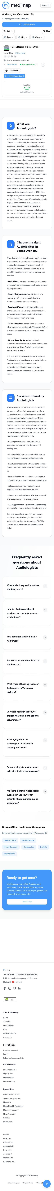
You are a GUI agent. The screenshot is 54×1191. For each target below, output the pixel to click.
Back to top (27, 901)
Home (5, 1018)
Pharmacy (7, 1102)
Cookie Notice (41, 1183)
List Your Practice (10, 1070)
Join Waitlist (14, 70)
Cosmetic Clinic (9, 1161)
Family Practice (28, 840)
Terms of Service (13, 1183)
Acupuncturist (8, 1146)
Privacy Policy (28, 1183)
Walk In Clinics (20, 53)
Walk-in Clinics (10, 840)
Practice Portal (9, 1077)
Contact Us (7, 1037)
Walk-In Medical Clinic (12, 1098)
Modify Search (29, 24)
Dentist (6, 1134)
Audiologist (7, 1154)
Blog (5, 1029)
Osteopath (7, 1138)
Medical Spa (8, 1158)
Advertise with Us (9, 1033)
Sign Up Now (8, 1074)
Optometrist (7, 1122)
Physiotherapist (9, 1114)
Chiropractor (8, 1142)
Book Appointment (16, 76)
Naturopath (7, 1150)
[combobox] (9, 37)
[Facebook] (4, 988)
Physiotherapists (10, 847)
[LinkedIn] (19, 988)
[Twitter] (14, 988)
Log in (5, 1054)
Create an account (10, 1050)
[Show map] (47, 1184)
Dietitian (6, 1118)
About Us (6, 1022)
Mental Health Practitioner (13, 1106)
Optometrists (9, 853)
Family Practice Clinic (11, 1094)
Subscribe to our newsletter (13, 1058)
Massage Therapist (10, 1110)
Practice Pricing (9, 1081)
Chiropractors (29, 847)
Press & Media (8, 1025)
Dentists (43, 847)
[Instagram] (9, 988)
